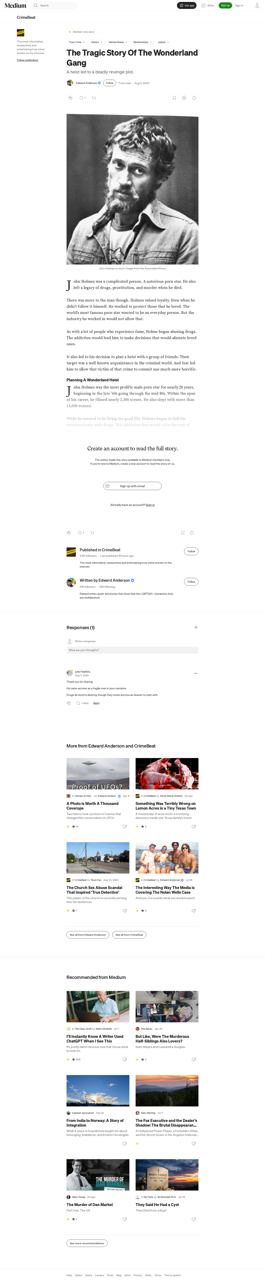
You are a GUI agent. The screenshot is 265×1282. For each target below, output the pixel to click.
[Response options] (195, 673)
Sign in (239, 5)
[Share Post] (194, 98)
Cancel (174, 653)
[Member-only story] (68, 826)
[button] (77, 42)
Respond (188, 653)
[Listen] (184, 98)
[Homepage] (15, 5)
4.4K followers (88, 555)
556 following (107, 586)
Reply (96, 703)
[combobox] (59, 5)
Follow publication (27, 60)
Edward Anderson (86, 83)
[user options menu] (257, 5)
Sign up (225, 5)
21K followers (87, 586)
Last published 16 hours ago (117, 555)
